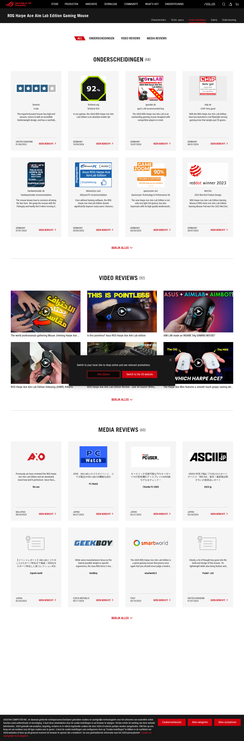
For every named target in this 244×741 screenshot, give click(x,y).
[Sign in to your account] (230, 4)
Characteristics (158, 19)
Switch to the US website (139, 374)
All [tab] (80, 38)
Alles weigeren (200, 722)
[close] (170, 360)
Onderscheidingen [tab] (101, 38)
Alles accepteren (227, 722)
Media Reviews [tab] (156, 38)
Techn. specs (177, 19)
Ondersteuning (229, 19)
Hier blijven (103, 374)
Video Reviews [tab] (130, 38)
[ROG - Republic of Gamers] (18, 4)
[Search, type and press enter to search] (224, 4)
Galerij (214, 19)
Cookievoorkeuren (171, 722)
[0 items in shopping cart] (237, 4)
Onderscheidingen (197, 19)
